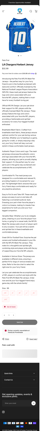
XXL (5, 299)
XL (34, 293)
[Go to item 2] (21, 55)
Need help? (33, 339)
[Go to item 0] (18, 55)
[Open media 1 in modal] (33, 21)
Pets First (5, 60)
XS (5, 293)
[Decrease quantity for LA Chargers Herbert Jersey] (4, 315)
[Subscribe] (33, 403)
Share (7, 339)
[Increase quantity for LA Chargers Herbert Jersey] (13, 315)
